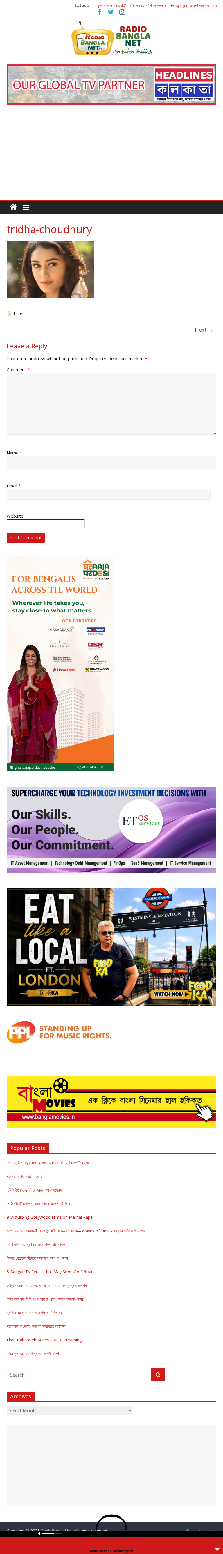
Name (14, 453)
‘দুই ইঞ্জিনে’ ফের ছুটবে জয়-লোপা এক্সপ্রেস (34, 1190)
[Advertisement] (111, 156)
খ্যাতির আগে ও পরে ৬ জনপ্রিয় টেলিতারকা (35, 1312)
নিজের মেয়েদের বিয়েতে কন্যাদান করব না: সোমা (37, 1258)
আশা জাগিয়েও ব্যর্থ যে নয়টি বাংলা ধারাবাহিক (36, 1244)
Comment (18, 369)
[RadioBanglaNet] (13, 207)
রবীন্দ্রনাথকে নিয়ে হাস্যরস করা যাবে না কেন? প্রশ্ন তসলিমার (47, 1285)
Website (15, 516)
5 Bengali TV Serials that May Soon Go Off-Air (50, 1271)
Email (14, 486)
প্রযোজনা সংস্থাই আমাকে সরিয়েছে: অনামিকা (36, 1326)
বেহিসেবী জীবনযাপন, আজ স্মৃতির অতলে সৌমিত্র (38, 1203)
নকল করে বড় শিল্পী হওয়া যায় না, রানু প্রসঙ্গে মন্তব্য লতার (45, 1299)
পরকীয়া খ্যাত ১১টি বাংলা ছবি (26, 1176)
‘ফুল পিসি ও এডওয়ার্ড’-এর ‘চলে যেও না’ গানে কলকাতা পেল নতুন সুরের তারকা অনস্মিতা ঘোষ (157, 5)
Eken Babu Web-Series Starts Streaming (44, 1340)
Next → (204, 329)
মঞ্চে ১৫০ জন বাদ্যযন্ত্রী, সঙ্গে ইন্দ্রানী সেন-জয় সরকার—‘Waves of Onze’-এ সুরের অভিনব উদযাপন (76, 1231)
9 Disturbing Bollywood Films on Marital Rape (50, 1217)
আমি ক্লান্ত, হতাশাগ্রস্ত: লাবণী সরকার (34, 1353)
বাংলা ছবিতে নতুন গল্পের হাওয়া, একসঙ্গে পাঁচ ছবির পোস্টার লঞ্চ (48, 1162)
